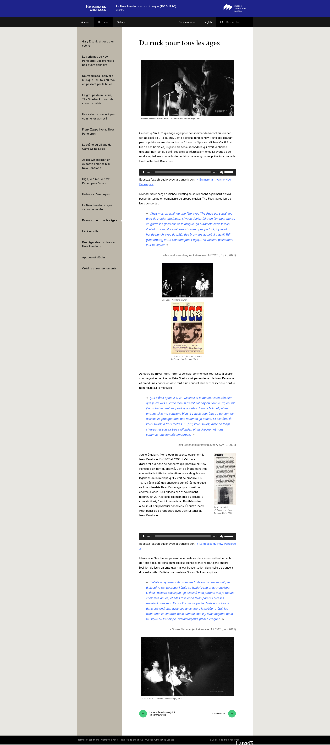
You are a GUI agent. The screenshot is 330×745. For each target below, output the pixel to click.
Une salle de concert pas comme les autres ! (98, 116)
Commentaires (187, 22)
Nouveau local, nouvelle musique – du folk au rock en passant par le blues (98, 80)
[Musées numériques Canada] (234, 8)
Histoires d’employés (95, 194)
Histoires (103, 22)
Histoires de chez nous (131, 739)
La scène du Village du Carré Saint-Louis (96, 146)
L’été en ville (90, 231)
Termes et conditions (88, 739)
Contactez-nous (109, 739)
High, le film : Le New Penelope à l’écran (95, 181)
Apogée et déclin (93, 257)
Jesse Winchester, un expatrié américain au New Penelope (96, 164)
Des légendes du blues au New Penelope (99, 244)
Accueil (85, 22)
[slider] (229, 172)
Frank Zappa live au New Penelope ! (98, 131)
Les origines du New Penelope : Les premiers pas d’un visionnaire (98, 61)
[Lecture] (143, 172)
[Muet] (221, 172)
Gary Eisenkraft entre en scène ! (98, 43)
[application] (187, 172)
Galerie (121, 22)
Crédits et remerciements (99, 268)
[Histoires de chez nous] (97, 8)
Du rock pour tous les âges (99, 220)
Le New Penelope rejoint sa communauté (98, 207)
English (208, 22)
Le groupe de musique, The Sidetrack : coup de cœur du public (97, 99)
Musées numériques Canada (159, 739)
